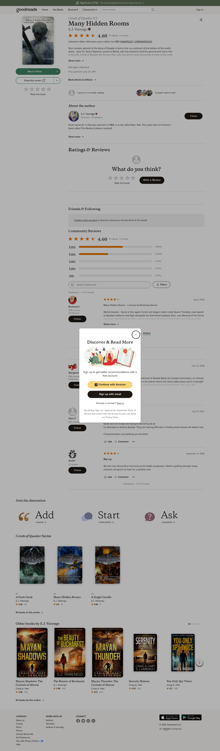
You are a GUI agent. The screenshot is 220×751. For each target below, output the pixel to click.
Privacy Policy (112, 417)
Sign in (120, 403)
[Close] (136, 334)
